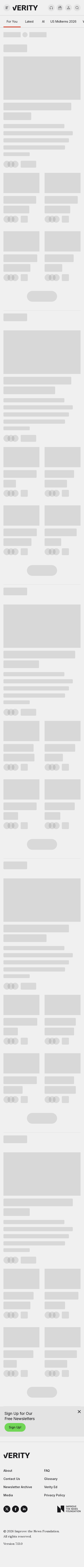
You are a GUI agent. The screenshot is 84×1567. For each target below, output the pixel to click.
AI (43, 21)
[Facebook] (15, 1510)
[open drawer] (6, 7)
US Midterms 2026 (63, 21)
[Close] (79, 1411)
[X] (6, 1510)
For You (12, 21)
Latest (29, 21)
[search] (77, 7)
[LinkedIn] (24, 1510)
